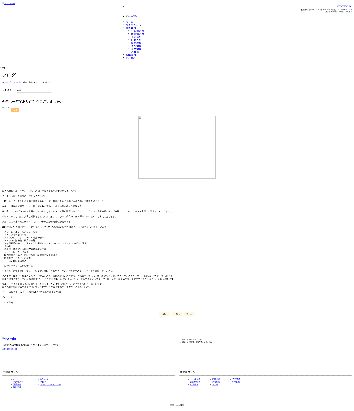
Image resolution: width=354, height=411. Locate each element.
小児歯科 (136, 37)
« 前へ (165, 314)
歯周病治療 (137, 34)
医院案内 (131, 54)
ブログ (43, 382)
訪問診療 (136, 42)
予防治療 (136, 45)
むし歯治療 (137, 31)
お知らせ (44, 379)
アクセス (131, 57)
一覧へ (177, 314)
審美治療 (136, 49)
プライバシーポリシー (50, 384)
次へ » (189, 314)
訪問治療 (236, 382)
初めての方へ (133, 25)
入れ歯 (135, 51)
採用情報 (17, 387)
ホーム (129, 22)
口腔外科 (136, 40)
